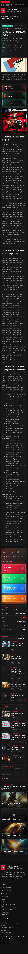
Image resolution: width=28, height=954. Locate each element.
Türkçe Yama (4, 16)
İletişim (4, 902)
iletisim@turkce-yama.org (9, 923)
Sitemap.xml (5, 912)
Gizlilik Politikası (8, 904)
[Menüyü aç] (25, 10)
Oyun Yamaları (14, 16)
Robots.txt (5, 914)
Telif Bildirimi (6, 909)
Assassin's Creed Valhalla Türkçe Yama (17, 645)
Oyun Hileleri (7, 890)
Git (25, 649)
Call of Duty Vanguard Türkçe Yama (16, 658)
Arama (3, 899)
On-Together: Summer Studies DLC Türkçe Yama (18, 725)
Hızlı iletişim (6, 932)
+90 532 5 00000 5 (7, 927)
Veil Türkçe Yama (17, 758)
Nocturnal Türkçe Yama (11, 819)
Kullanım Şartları (7, 907)
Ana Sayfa (4, 896)
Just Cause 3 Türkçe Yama (12, 852)
